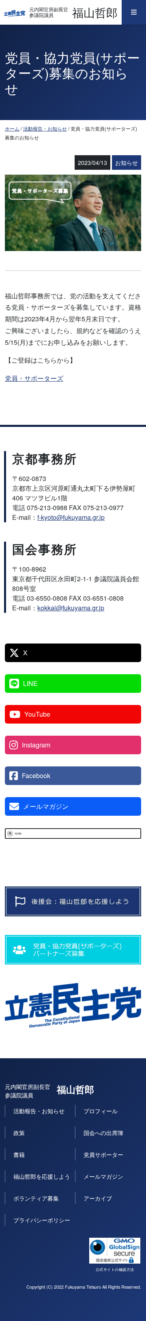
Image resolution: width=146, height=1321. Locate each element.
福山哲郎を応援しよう (41, 1176)
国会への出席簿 (103, 1133)
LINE (30, 683)
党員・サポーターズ (34, 378)
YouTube (37, 714)
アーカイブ (98, 1198)
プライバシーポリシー (41, 1220)
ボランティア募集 (36, 1198)
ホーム (12, 128)
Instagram (36, 744)
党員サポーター (103, 1154)
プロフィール (101, 1111)
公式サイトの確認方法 (115, 1269)
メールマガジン (46, 806)
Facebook (36, 775)
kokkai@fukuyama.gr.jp (70, 607)
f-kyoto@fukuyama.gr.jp (71, 517)
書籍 (19, 1154)
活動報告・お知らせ (45, 128)
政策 (19, 1133)
